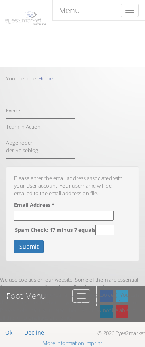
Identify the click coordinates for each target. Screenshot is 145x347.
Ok (8, 332)
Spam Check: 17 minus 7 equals (55, 229)
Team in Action (23, 126)
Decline (34, 332)
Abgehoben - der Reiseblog (22, 146)
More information (63, 343)
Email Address (34, 204)
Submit (29, 246)
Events (13, 110)
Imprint (93, 343)
